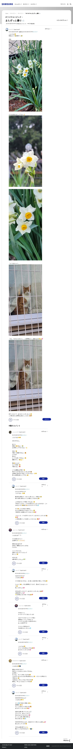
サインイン (63, 4)
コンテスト (33, 4)
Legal (25, 747)
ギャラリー (25, 4)
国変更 (48, 746)
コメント (47, 419)
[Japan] (7, 4)
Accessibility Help (7, 745)
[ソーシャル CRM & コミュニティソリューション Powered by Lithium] (67, 740)
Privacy (4, 747)
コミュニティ (18, 4)
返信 (43, 478)
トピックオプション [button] (62, 20)
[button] (48, 29)
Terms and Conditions (30, 745)
